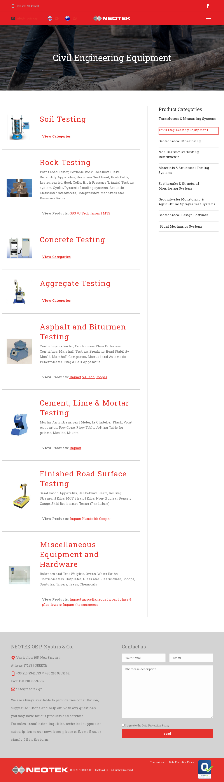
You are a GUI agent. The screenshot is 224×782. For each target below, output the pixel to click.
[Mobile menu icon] (208, 18)
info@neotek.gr (27, 18)
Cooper (101, 377)
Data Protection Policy (155, 725)
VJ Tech (83, 213)
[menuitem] (157, 762)
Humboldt (90, 518)
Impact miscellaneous (88, 599)
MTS (106, 213)
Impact (96, 213)
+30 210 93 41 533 (27, 6)
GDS (73, 213)
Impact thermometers (80, 604)
